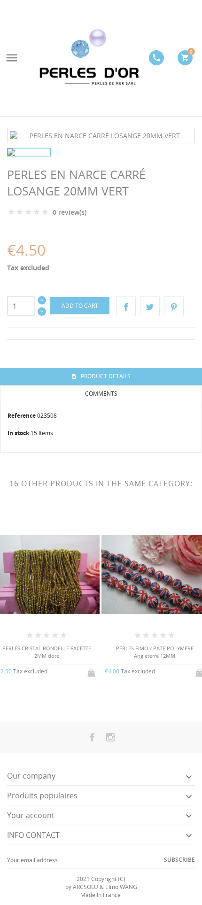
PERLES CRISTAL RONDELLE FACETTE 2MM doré (46, 652)
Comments (101, 394)
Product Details (105, 376)
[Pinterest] (174, 306)
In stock (18, 433)
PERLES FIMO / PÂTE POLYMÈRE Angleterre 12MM (155, 652)
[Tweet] (150, 306)
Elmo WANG (121, 887)
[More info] (54, 696)
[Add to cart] (92, 671)
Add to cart (80, 306)
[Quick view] (39, 696)
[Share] (126, 306)
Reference (22, 416)
